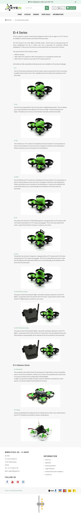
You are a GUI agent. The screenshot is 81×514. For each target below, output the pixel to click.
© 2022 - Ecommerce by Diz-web (13, 490)
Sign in (61, 8)
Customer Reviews (39, 504)
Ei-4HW (16, 177)
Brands (36, 14)
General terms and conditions (54, 471)
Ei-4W (15, 140)
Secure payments (50, 466)
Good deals (45, 14)
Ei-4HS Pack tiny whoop (21, 328)
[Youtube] (12, 482)
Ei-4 (15, 68)
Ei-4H (15, 104)
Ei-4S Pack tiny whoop (21, 291)
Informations (58, 14)
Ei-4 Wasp (17, 410)
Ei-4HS (16, 254)
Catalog (27, 14)
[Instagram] (23, 482)
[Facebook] (7, 482)
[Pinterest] (18, 482)
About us (48, 460)
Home (20, 14)
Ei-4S (15, 218)
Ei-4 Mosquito (18, 369)
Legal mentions (50, 468)
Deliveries (48, 463)
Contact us (48, 474)
